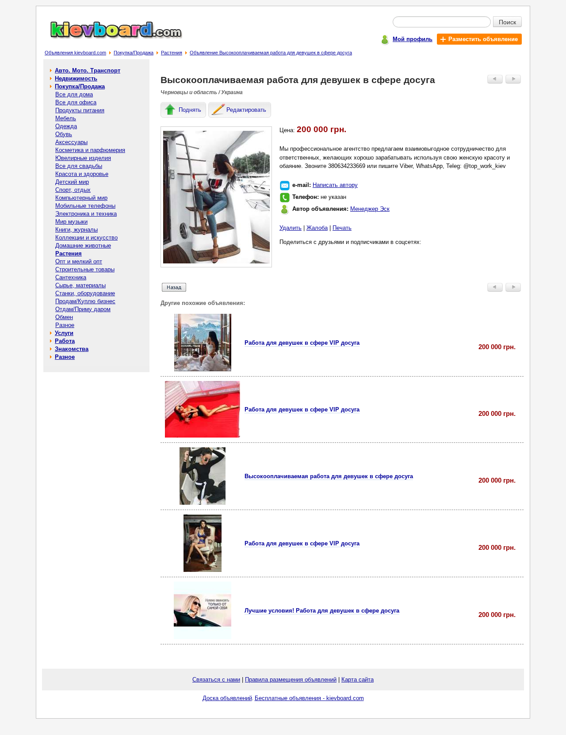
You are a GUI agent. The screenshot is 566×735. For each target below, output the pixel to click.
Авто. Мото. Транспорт (87, 70)
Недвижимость (76, 78)
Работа (65, 341)
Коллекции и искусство (86, 237)
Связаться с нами (216, 679)
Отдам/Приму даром (83, 309)
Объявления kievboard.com (75, 52)
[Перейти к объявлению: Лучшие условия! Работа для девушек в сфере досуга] (202, 637)
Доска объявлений (227, 698)
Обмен (64, 317)
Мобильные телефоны (85, 205)
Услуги (64, 333)
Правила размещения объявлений (291, 679)
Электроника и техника (86, 213)
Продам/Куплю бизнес (85, 301)
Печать (342, 228)
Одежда (66, 126)
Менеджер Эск (370, 209)
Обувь (63, 134)
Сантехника (70, 277)
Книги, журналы (76, 229)
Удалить (290, 228)
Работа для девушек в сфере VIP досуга (302, 342)
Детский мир (72, 182)
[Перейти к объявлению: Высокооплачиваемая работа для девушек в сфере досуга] (203, 502)
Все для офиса (75, 102)
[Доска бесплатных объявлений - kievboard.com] (111, 37)
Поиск (507, 21)
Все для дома (74, 94)
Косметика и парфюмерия (90, 150)
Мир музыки (71, 221)
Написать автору (335, 185)
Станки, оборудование (85, 293)
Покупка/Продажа (133, 52)
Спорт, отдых (73, 190)
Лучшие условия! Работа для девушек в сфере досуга (322, 610)
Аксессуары (71, 142)
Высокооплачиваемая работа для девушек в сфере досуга (329, 476)
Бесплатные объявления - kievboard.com (309, 698)
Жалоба (317, 228)
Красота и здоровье (81, 174)
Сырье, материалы (80, 285)
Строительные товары (85, 269)
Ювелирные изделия (83, 158)
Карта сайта (357, 679)
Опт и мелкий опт (78, 261)
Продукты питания (79, 110)
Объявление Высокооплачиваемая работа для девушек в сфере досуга (271, 52)
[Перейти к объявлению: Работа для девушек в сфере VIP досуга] (202, 369)
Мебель (65, 118)
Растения (171, 52)
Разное (64, 325)
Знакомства (71, 349)
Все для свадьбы (78, 166)
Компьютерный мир (81, 197)
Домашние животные (83, 245)
